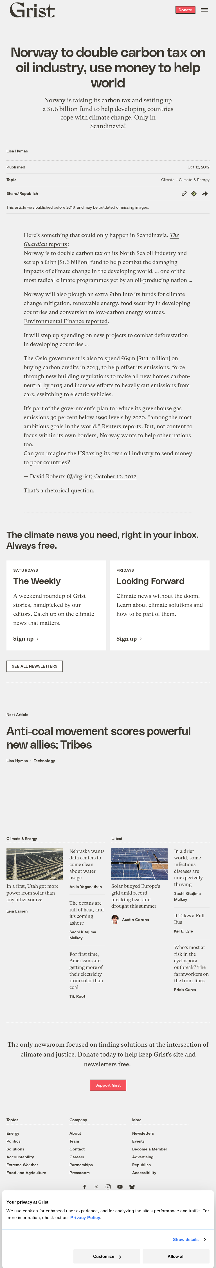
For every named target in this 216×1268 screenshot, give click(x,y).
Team (74, 1141)
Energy (12, 1133)
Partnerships (81, 1164)
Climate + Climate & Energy (185, 179)
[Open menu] (204, 10)
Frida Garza (185, 989)
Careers (76, 1156)
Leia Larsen (17, 911)
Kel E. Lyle (183, 931)
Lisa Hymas (17, 150)
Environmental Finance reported (65, 321)
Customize (103, 1256)
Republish (141, 1164)
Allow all (176, 1256)
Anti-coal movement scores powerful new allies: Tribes (98, 737)
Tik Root (77, 996)
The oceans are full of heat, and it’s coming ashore (86, 913)
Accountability (20, 1156)
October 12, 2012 (115, 476)
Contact (77, 1149)
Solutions (15, 1149)
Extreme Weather (22, 1164)
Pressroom (79, 1172)
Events (138, 1141)
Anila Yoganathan (85, 886)
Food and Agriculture (26, 1172)
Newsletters (143, 1133)
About (75, 1133)
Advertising (142, 1156)
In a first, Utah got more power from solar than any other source (32, 892)
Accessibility (144, 1172)
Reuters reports (121, 426)
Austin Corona (135, 919)
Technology (44, 760)
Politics (13, 1141)
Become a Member (149, 1149)
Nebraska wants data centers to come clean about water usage (86, 864)
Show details (186, 1239)
